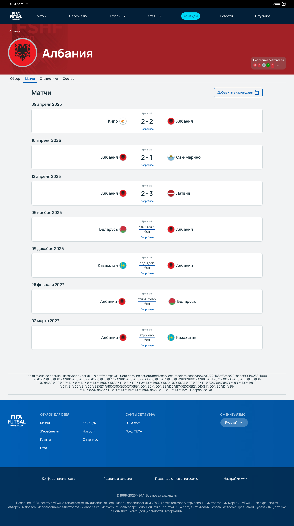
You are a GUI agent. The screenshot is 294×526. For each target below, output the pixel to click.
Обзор (15, 79)
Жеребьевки (49, 431)
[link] (41, 16)
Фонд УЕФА (134, 431)
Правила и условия (117, 478)
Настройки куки (235, 478)
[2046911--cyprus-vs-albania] (147, 121)
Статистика (49, 79)
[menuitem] (47, 16)
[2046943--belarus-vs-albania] (147, 229)
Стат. (44, 448)
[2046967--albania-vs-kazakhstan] (147, 337)
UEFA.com (133, 423)
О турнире (90, 439)
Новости (89, 431)
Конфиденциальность (58, 478)
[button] (117, 16)
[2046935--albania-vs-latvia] (147, 193)
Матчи (30, 79)
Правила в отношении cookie (176, 478)
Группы (45, 439)
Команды (89, 423)
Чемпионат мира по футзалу (16, 16)
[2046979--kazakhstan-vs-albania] (147, 265)
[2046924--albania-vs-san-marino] (147, 157)
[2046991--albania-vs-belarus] (147, 301)
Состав (68, 79)
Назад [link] (16, 31)
